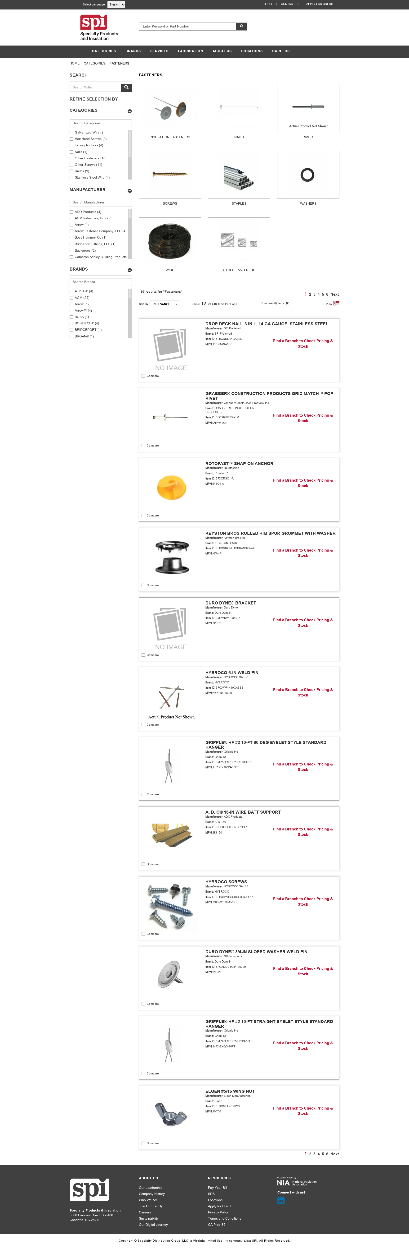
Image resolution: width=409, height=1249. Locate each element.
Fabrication (190, 51)
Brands (133, 51)
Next (334, 294)
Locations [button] (215, 1200)
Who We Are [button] (148, 1200)
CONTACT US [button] (290, 4)
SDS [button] (211, 1194)
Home (75, 63)
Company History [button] (152, 1194)
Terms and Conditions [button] (224, 1218)
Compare (153, 376)
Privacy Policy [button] (218, 1212)
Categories (104, 51)
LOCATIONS (252, 51)
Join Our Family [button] (151, 1206)
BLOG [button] (268, 4)
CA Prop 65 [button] (216, 1224)
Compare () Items (272, 303)
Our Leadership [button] (150, 1187)
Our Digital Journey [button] (153, 1224)
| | (210, 304)
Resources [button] (219, 1178)
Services (159, 51)
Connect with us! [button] (291, 1192)
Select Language (94, 4)
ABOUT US (222, 51)
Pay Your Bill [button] (217, 1187)
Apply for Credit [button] (219, 1206)
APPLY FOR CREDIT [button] (319, 4)
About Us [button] (148, 1178)
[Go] (126, 88)
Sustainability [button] (149, 1218)
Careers (281, 51)
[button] (241, 27)
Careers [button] (145, 1212)
